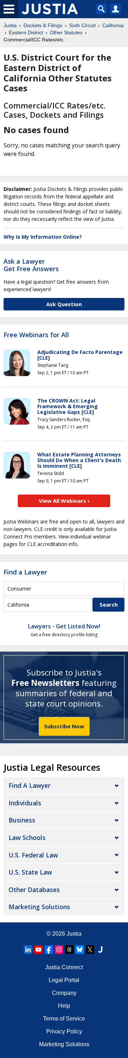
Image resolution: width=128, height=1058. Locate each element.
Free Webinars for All (36, 335)
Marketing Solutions (39, 906)
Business (22, 820)
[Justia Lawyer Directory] (100, 949)
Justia (73, 934)
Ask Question (64, 304)
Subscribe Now (64, 726)
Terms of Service (64, 1019)
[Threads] (69, 949)
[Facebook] (48, 949)
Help (64, 1006)
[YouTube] (38, 949)
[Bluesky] (79, 949)
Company (64, 993)
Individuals (25, 803)
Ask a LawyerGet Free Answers (31, 265)
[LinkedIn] (28, 949)
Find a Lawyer (25, 572)
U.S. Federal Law (33, 855)
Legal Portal (64, 980)
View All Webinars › (64, 500)
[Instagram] (59, 949)
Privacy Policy (64, 1031)
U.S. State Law (30, 872)
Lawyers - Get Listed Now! (64, 626)
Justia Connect (64, 967)
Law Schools (27, 837)
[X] (90, 949)
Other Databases (34, 889)
